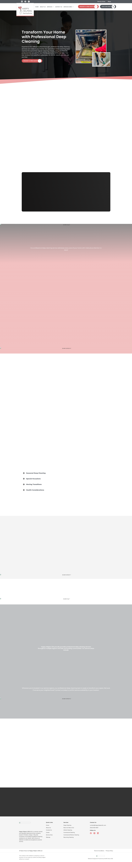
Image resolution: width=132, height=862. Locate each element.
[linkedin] (22, 1)
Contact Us (58, 6)
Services (49, 6)
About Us (43, 6)
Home (37, 6)
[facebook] (25, 1)
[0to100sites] (100, 856)
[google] (98, 833)
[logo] (25, 10)
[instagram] (29, 1)
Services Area (68, 6)
